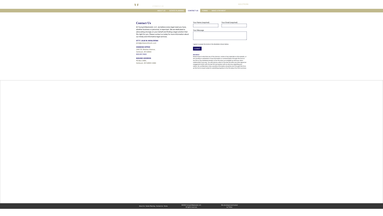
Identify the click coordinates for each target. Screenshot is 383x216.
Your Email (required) (229, 22)
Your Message (198, 30)
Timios (230, 207)
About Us (161, 11)
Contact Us (193, 11)
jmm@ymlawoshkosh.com (146, 43)
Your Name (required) (201, 22)
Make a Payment (219, 11)
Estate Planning (176, 11)
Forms (205, 11)
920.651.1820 (141, 54)
